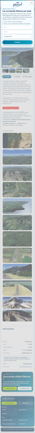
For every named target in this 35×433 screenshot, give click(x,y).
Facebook (4, 413)
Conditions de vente (23, 420)
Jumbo (15, 114)
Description (7, 76)
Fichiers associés (28, 76)
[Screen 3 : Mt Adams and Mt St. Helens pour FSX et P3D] (19, 71)
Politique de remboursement (8, 423)
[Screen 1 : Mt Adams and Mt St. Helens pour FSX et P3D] (5, 71)
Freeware (24, 350)
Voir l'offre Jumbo (24, 388)
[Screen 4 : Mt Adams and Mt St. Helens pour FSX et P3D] (26, 71)
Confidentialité (22, 423)
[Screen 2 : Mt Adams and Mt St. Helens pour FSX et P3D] (12, 71)
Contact (4, 409)
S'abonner (17, 42)
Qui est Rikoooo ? (23, 409)
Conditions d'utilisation (7, 420)
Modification (17, 76)
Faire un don (10, 388)
